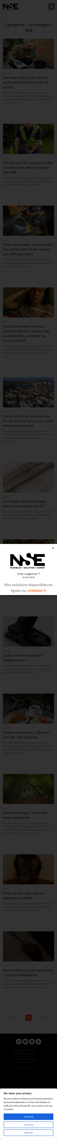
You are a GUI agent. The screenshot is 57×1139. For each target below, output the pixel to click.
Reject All (28, 1132)
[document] (28, 569)
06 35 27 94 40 (28, 577)
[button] (53, 548)
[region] (28, 1114)
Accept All (28, 1117)
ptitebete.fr (37, 590)
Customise (28, 1125)
